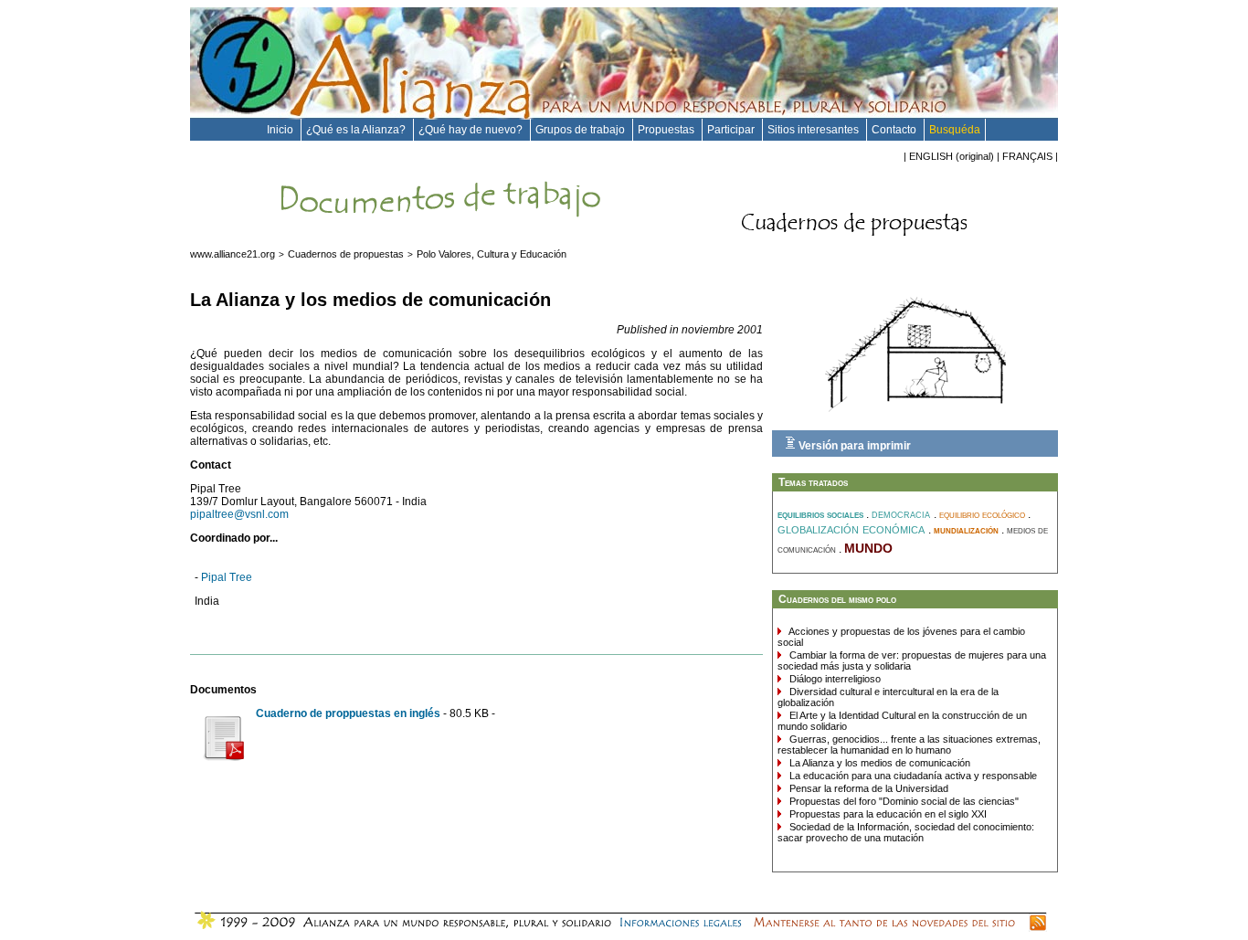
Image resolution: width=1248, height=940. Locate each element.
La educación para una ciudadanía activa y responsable (912, 775)
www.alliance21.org (232, 253)
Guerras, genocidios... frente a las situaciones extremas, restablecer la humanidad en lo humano (909, 744)
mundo (868, 546)
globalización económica (852, 528)
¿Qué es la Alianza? (357, 129)
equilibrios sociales (821, 514)
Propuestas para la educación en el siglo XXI (887, 813)
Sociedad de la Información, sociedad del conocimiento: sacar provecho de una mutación (905, 832)
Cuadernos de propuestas (346, 253)
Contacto (895, 129)
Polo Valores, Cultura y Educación (491, 253)
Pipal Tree (226, 577)
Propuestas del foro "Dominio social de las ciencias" (903, 801)
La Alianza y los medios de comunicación (878, 762)
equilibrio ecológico (983, 514)
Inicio (281, 129)
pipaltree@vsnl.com (239, 514)
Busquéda (954, 129)
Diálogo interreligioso (834, 678)
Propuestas (667, 129)
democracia (903, 514)
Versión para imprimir (853, 445)
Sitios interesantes (814, 129)
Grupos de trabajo (581, 129)
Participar (732, 129)
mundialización (967, 529)
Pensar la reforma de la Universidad (867, 788)
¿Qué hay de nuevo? (471, 129)
